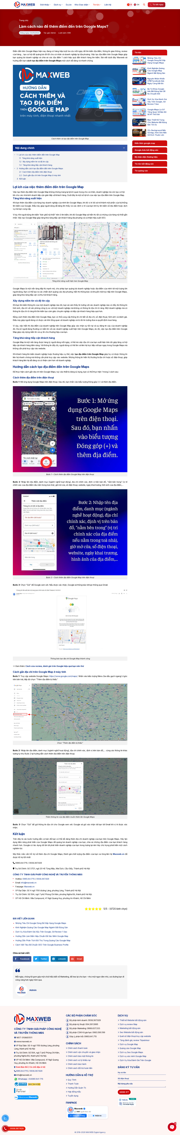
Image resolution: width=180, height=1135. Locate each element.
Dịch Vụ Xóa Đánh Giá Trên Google (135, 1060)
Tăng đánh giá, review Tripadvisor (135, 1040)
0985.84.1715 (29, 879)
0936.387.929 (42, 879)
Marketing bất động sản (130, 1028)
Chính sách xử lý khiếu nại (79, 1060)
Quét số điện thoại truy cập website (135, 1036)
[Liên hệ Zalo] (5, 1118)
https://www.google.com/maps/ (63, 676)
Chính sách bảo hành (77, 1064)
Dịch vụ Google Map (129, 1044)
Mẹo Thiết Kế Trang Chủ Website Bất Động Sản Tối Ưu (157, 122)
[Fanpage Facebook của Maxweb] (70, 1110)
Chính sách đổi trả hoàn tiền (80, 1068)
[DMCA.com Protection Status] (34, 1084)
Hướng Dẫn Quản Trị (77, 1088)
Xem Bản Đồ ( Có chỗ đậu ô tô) (30, 1067)
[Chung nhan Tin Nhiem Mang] (127, 1102)
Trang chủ (23, 20)
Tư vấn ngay (158, 4)
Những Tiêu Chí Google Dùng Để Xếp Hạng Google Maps (40, 923)
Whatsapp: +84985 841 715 (30, 1079)
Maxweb (78, 1108)
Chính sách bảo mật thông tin (80, 1056)
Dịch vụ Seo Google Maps (131, 1052)
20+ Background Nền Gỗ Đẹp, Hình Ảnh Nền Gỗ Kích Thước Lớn (157, 132)
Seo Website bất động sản (131, 1032)
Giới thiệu (44, 4)
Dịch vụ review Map (128, 1024)
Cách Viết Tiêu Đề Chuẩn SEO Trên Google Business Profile (41, 945)
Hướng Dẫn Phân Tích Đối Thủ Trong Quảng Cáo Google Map (42, 940)
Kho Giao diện (81, 4)
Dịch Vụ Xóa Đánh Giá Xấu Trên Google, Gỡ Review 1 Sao (41, 932)
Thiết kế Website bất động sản (133, 1020)
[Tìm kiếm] (144, 4)
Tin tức (96, 4)
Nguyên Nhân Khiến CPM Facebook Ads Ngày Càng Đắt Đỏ (156, 81)
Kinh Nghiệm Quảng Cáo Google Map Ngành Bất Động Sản (41, 927)
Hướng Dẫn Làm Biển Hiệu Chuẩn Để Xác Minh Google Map (41, 936)
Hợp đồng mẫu (74, 1091)
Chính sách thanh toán (78, 1048)
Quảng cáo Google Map (130, 1048)
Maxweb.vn (29, 886)
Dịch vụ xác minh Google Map (133, 1056)
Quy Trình (72, 1080)
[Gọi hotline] (5, 1128)
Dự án (69, 4)
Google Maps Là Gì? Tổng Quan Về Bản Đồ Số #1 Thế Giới (156, 112)
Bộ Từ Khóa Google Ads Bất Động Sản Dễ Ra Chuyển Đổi (156, 91)
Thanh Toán (73, 1083)
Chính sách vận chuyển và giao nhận (84, 1052)
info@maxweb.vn (28, 882)
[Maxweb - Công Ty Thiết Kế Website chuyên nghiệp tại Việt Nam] (24, 5)
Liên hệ (107, 4)
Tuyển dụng (73, 1095)
